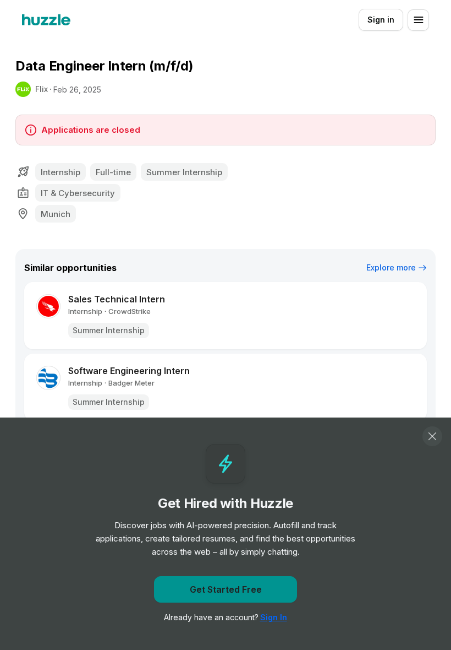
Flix (41, 89)
